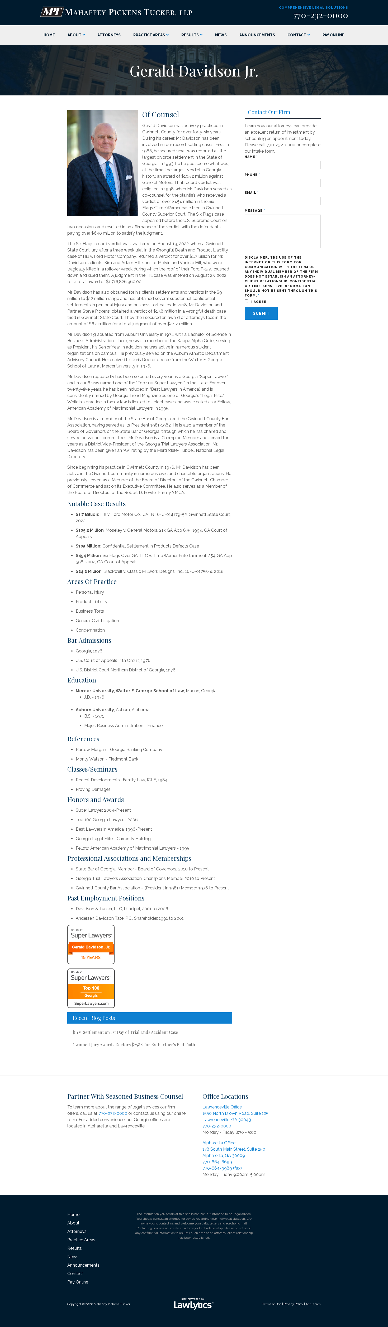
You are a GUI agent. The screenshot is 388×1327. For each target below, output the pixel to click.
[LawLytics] (194, 1304)
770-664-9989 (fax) (222, 1168)
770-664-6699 (217, 1161)
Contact (296, 35)
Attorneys (109, 35)
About (74, 35)
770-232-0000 (321, 14)
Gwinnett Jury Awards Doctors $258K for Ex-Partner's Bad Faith (134, 1044)
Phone (252, 175)
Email (252, 193)
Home (49, 35)
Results (190, 35)
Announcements (257, 35)
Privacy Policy (293, 1304)
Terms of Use (271, 1304)
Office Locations (225, 1096)
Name (251, 157)
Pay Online (333, 35)
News (221, 35)
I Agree (258, 302)
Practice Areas (149, 35)
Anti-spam (313, 1304)
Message (255, 210)
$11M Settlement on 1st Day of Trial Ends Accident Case (125, 1032)
